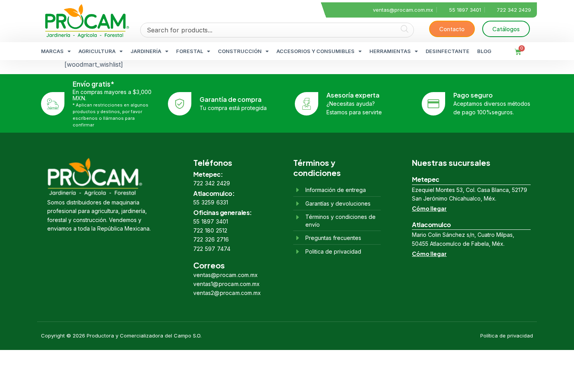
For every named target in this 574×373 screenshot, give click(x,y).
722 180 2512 (210, 230)
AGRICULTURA (97, 51)
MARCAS (52, 51)
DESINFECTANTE (447, 51)
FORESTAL (189, 51)
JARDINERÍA (145, 51)
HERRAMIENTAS (390, 51)
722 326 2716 (211, 239)
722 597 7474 (211, 248)
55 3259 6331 (210, 202)
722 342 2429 (211, 183)
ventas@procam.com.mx (225, 275)
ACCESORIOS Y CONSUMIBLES (315, 51)
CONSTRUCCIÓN (240, 51)
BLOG (484, 51)
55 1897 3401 (210, 221)
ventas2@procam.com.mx (227, 293)
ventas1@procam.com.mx (226, 284)
